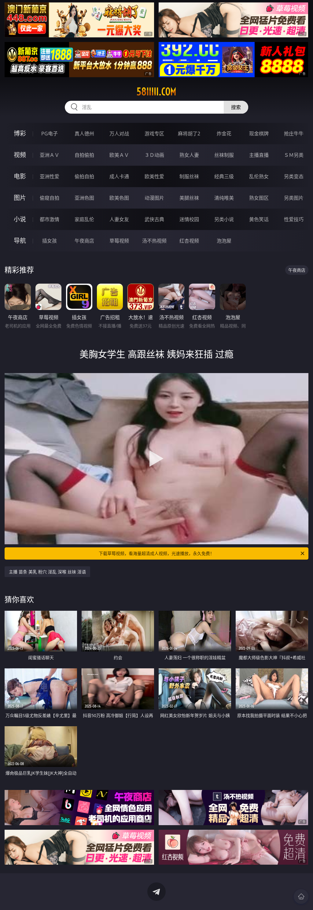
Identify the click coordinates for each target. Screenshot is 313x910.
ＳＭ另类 (294, 155)
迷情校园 (189, 219)
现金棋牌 (259, 133)
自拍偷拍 (84, 155)
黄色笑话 (259, 219)
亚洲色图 (84, 197)
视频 (20, 155)
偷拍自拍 (84, 176)
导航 (20, 240)
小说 (20, 219)
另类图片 (294, 197)
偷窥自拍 (49, 197)
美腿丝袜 (189, 197)
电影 (20, 176)
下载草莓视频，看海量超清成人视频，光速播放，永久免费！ (156, 553)
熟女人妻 (189, 155)
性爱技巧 (294, 219)
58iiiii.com (156, 91)
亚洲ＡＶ (49, 155)
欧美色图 (119, 197)
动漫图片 (154, 197)
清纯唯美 (224, 197)
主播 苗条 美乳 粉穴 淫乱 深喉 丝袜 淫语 (47, 572)
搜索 (236, 107)
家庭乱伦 (84, 219)
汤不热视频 (154, 240)
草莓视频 (119, 240)
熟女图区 (259, 197)
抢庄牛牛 (294, 133)
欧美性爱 (154, 176)
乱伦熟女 (259, 176)
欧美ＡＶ (119, 155)
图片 (20, 198)
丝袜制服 (224, 155)
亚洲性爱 (49, 176)
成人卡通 (119, 176)
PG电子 (49, 133)
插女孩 (49, 240)
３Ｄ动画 (154, 155)
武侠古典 (154, 219)
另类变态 (294, 176)
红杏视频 (189, 240)
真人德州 (84, 133)
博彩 (20, 133)
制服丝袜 (189, 176)
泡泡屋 (224, 240)
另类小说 (224, 219)
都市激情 (49, 219)
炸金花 (224, 133)
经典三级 (224, 176)
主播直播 (259, 155)
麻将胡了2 (189, 133)
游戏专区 (154, 133)
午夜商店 (84, 240)
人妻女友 (119, 219)
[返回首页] (301, 896)
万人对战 (119, 133)
